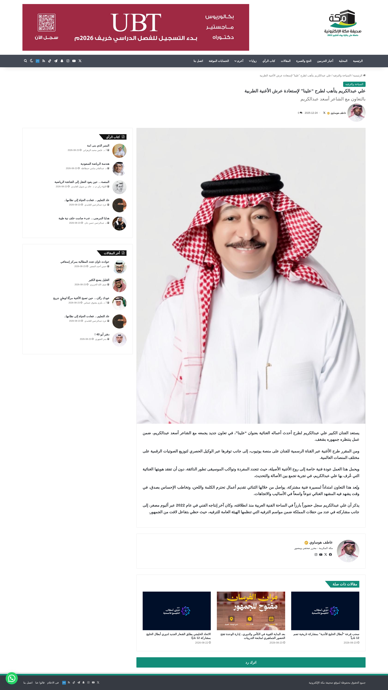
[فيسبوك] (330, 554)
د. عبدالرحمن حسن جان (95, 223)
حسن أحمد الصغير (98, 266)
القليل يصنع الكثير (99, 279)
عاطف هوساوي (338, 113)
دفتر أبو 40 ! (102, 334)
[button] (12, 678)
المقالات (286, 60)
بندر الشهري (100, 339)
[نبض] (38, 61)
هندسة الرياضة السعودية (95, 163)
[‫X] (325, 554)
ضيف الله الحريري (98, 284)
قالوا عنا (39, 682)
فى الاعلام (53, 682)
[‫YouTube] (320, 554)
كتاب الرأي (269, 60)
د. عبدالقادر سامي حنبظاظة (93, 168)
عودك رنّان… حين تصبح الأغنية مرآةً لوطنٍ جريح (81, 298)
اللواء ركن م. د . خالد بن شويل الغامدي (88, 186)
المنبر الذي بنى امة (98, 145)
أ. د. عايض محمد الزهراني (94, 150)
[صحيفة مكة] (343, 23)
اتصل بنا (198, 60)
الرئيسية (358, 60)
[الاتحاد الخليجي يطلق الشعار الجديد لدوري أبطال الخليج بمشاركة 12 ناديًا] (177, 611)
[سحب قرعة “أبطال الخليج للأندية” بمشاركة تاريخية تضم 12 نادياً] (325, 611)
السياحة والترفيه (342, 75)
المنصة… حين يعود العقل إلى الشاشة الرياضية (82, 181)
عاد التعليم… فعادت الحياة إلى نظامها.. (86, 200)
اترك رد (251, 662)
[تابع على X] (324, 113)
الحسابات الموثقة (219, 60)
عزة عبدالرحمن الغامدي (95, 204)
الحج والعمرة (303, 60)
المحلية (343, 60)
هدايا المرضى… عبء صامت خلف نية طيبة (84, 218)
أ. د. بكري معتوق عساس (95, 302)
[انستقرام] (315, 554)
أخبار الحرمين (325, 60)
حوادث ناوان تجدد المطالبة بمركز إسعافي (84, 261)
